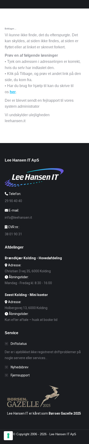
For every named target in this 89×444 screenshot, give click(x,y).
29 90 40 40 (13, 201)
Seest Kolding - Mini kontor (26, 295)
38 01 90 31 (13, 234)
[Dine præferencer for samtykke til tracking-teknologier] (8, 435)
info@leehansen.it (18, 217)
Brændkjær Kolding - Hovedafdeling (33, 258)
